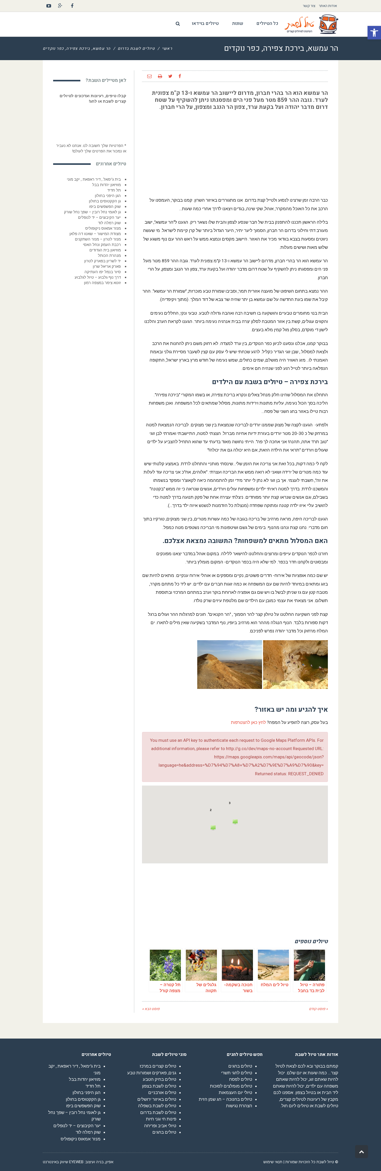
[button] (374, 32)
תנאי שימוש (272, 1162)
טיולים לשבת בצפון (159, 1086)
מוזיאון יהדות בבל (106, 184)
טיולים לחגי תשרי (236, 1072)
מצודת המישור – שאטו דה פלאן (95, 233)
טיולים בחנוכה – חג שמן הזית (225, 1099)
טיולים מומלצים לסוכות (231, 1086)
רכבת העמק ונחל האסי (102, 244)
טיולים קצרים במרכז (158, 1066)
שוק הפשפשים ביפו (105, 206)
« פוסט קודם (318, 1009)
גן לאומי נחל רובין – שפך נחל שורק (92, 212)
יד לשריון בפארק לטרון (102, 261)
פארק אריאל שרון (107, 266)
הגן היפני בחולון (108, 195)
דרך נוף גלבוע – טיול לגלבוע (98, 277)
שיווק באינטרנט (55, 1162)
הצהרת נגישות (239, 1105)
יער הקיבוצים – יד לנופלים (99, 217)
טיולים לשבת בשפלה (157, 1105)
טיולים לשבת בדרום (136, 48)
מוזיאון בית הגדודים (105, 250)
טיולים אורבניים (162, 1092)
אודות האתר (328, 6)
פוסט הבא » (151, 1009)
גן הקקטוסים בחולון (105, 201)
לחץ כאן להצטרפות (248, 722)
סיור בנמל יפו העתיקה (102, 272)
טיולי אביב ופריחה (160, 1125)
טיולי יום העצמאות (235, 1092)
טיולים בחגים (240, 1066)
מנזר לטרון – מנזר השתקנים (98, 239)
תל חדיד (114, 190)
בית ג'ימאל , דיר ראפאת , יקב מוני (94, 179)
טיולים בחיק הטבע (159, 1079)
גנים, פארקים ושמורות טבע (151, 1072)
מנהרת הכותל (109, 255)
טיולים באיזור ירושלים (156, 1099)
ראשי (167, 48)
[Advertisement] (289, 150)
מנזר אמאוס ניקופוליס (103, 228)
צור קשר (309, 6)
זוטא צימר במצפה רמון (102, 282)
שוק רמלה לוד (109, 223)
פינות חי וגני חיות (161, 1118)
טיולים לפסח (240, 1079)
